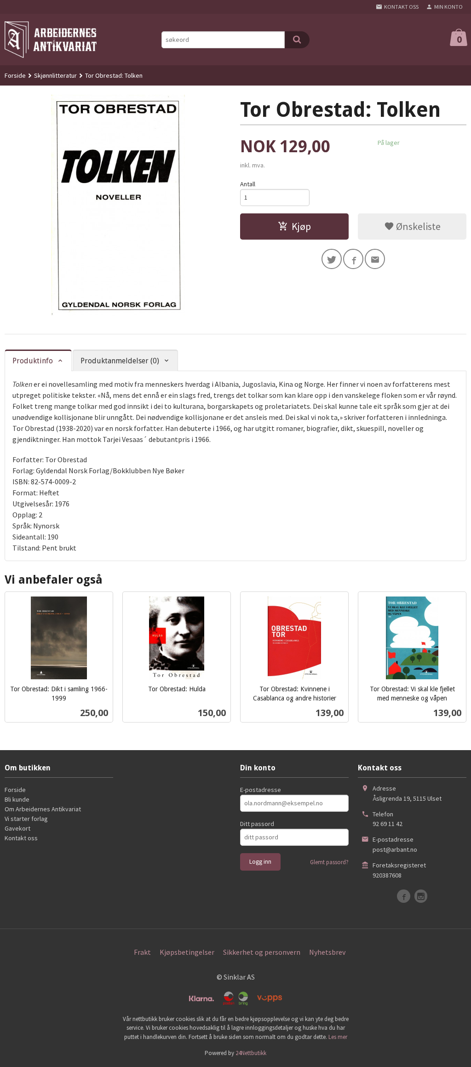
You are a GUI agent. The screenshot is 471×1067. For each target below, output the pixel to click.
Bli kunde (17, 799)
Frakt (142, 952)
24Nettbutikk (251, 1053)
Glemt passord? (329, 862)
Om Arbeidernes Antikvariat (43, 809)
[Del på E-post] (375, 259)
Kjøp (301, 226)
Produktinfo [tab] (32, 360)
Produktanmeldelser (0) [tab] (119, 360)
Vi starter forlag (26, 819)
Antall (247, 184)
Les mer (337, 1037)
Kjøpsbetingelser (187, 952)
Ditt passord (257, 824)
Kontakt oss (21, 838)
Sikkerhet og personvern (261, 952)
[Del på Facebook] (353, 259)
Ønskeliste (417, 226)
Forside (15, 75)
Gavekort (17, 828)
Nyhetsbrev (327, 952)
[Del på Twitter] (332, 259)
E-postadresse (260, 790)
